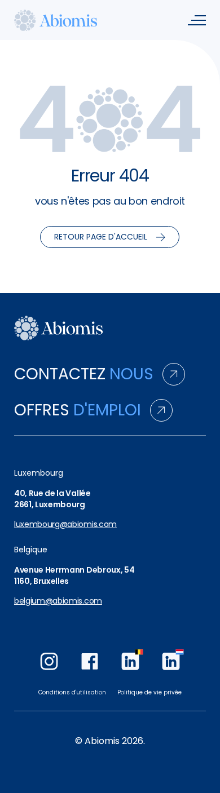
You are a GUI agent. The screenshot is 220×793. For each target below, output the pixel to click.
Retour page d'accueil (100, 236)
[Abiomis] (56, 20)
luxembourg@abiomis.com (65, 524)
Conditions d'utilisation (72, 692)
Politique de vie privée (149, 692)
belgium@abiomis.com (58, 601)
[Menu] (197, 20)
